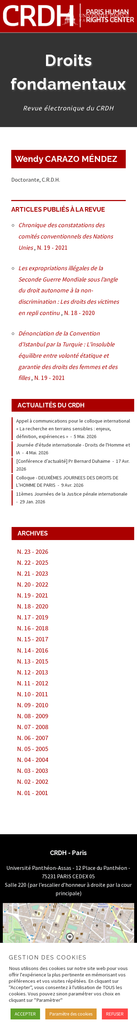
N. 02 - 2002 (32, 781)
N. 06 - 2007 (32, 738)
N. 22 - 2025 (32, 562)
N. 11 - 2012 (32, 683)
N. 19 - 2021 (52, 248)
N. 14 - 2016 (32, 650)
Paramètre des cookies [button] (71, 1014)
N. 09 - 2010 (32, 705)
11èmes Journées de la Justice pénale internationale (72, 494)
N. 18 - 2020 (79, 313)
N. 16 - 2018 (32, 628)
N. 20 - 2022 (32, 584)
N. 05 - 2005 (32, 749)
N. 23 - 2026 (32, 551)
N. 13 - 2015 (32, 661)
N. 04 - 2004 (32, 760)
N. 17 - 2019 (32, 617)
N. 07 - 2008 (32, 727)
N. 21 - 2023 (32, 573)
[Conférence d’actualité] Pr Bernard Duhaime (63, 461)
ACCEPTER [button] (25, 1014)
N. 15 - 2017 (32, 639)
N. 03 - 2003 (32, 771)
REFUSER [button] (115, 1014)
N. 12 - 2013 (32, 672)
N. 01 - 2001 (32, 793)
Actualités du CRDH (51, 405)
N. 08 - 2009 (32, 716)
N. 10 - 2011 (32, 694)
